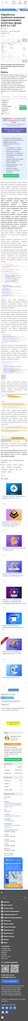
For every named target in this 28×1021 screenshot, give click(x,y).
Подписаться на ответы (9, 694)
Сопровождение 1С (10, 914)
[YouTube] (2, 1012)
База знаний (8, 905)
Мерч (6, 942)
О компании (5, 946)
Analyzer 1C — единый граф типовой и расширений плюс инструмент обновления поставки (13, 601)
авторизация (14, 710)
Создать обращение (10, 981)
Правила (4, 952)
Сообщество (5, 948)
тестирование (17, 467)
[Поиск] (6, 2)
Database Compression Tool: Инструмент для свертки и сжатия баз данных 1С (11, 524)
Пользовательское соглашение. (11, 993)
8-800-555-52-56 (7, 975)
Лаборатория (8, 908)
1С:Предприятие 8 (9, 820)
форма (9, 471)
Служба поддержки (10, 962)
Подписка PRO (6, 950)
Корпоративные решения (13, 917)
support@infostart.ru (8, 977)
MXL (17, 469)
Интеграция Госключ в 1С (11, 677)
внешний (9, 465)
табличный (4, 469)
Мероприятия (9, 930)
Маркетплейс (9, 924)
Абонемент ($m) (9, 855)
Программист (8, 811)
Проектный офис (10, 927)
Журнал (7, 902)
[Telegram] (2, 1008)
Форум (6, 939)
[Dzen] (14, 1008)
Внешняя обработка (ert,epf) (12, 816)
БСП (4, 465)
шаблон (21, 465)
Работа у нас (5, 956)
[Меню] (2, 2)
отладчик (8, 467)
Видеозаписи (8, 933)
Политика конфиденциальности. (11, 995)
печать (15, 465)
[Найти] (25, 897)
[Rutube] (6, 1012)
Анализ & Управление (11, 911)
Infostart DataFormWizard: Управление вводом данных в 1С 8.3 (13, 627)
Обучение (7, 921)
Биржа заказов (9, 936)
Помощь (4, 954)
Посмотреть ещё (13, 690)
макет (3, 467)
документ (11, 469)
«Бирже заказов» (9, 754)
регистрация (6, 710)
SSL (21, 469)
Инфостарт (4, 462)
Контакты (4, 958)
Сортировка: (10, 701)
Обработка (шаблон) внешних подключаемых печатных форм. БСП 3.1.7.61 (13, 20)
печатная (3, 471)
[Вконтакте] (6, 1008)
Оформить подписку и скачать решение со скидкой (14, 130)
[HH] (10, 1008)
